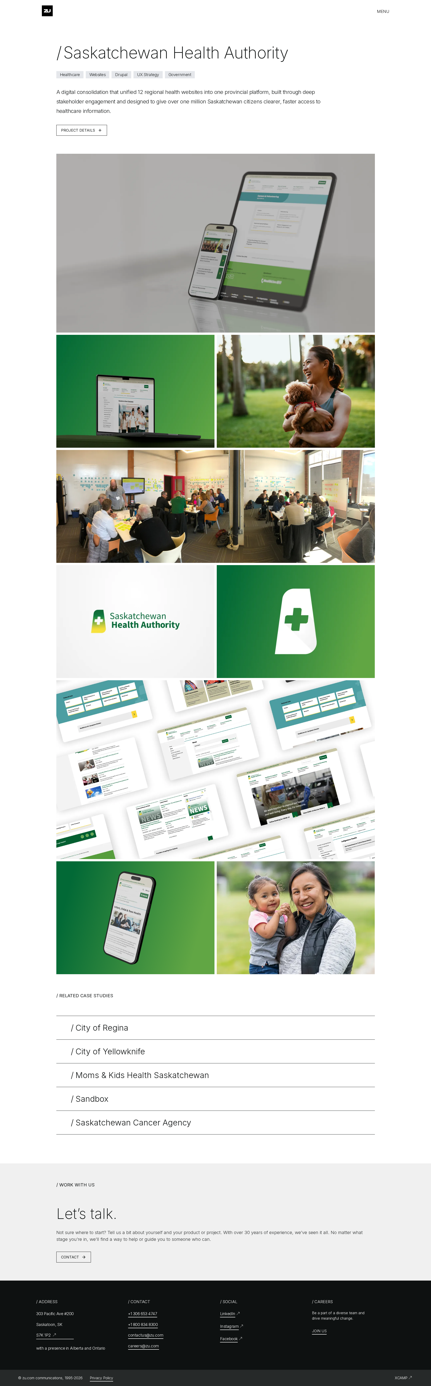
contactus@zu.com (145, 1335)
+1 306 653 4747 (142, 1313)
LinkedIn (227, 1313)
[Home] (47, 10)
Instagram (229, 1326)
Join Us (319, 1331)
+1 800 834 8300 (143, 1324)
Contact (73, 1258)
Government (180, 74)
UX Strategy (148, 74)
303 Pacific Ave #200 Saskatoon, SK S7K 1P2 (55, 1324)
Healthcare (70, 74)
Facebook (229, 1338)
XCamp (401, 1378)
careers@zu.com (143, 1346)
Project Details (81, 132)
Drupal (121, 74)
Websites (97, 74)
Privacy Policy (101, 1378)
